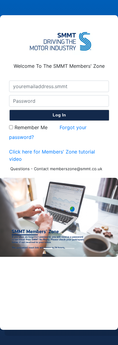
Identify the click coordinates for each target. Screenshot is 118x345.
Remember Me (30, 127)
